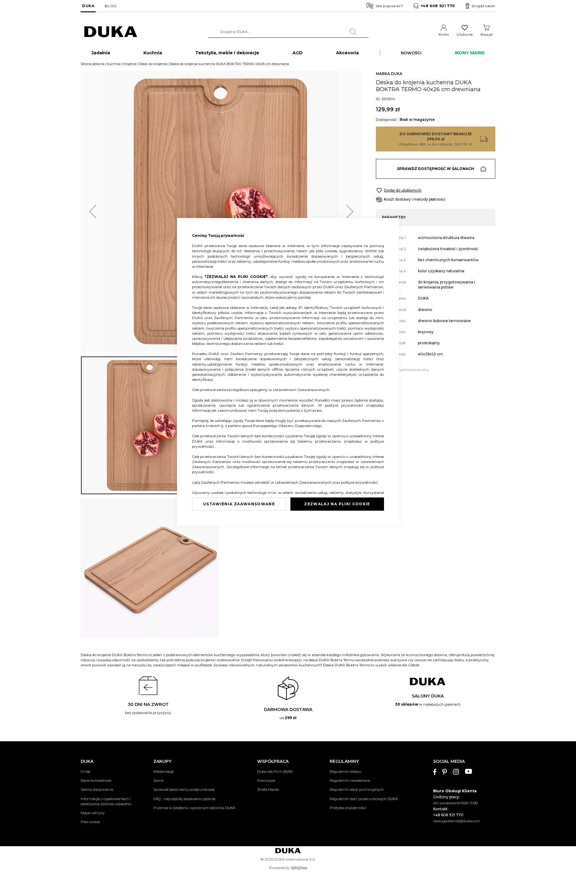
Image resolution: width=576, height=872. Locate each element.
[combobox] (288, 32)
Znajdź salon (483, 6)
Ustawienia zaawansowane (239, 504)
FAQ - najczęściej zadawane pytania (184, 798)
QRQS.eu (299, 867)
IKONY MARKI (469, 52)
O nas (85, 771)
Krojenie (129, 64)
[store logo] (111, 31)
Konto (444, 34)
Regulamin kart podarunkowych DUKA (364, 798)
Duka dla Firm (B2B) (275, 771)
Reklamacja (163, 771)
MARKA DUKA (389, 73)
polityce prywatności (345, 405)
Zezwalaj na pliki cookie (337, 504)
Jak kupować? (389, 6)
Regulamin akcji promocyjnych (357, 789)
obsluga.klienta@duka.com (456, 821)
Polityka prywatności (348, 807)
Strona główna (92, 64)
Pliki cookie (90, 822)
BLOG (110, 6)
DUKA (88, 6)
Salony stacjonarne (97, 789)
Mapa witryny (92, 813)
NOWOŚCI (411, 52)
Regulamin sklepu (345, 771)
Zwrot (158, 780)
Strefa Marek (268, 789)
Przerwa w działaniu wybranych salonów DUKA (194, 807)
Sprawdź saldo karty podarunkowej (183, 789)
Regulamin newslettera (350, 780)
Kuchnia (114, 64)
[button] (93, 211)
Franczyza (266, 780)
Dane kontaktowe (96, 780)
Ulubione (464, 34)
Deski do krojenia (152, 64)
